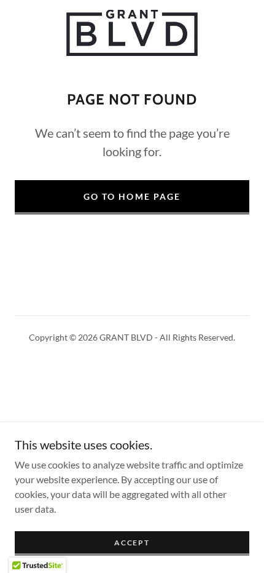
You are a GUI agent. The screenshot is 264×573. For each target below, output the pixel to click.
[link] (131, 33)
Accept (131, 542)
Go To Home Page (131, 196)
